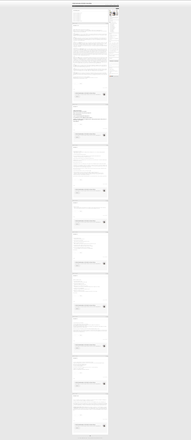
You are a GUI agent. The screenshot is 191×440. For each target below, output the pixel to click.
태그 (107, 4)
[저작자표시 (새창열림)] (83, 211)
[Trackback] (73, 89)
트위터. (110, 72)
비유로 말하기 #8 (75, 106)
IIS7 (116, 45)
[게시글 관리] (77, 83)
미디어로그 (110, 4)
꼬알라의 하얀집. (111, 69)
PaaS (111, 47)
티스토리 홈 (111, 76)
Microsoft (113, 45)
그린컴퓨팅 (113, 46)
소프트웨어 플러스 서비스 (115, 49)
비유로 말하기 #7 (75, 147)
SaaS (110, 49)
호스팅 (112, 44)
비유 (110, 47)
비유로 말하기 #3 (75, 275)
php (115, 45)
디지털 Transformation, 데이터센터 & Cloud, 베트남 (82, 3)
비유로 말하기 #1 (75, 358)
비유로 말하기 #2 (75, 318)
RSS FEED (118, 8)
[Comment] (74, 89)
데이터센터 (114, 44)
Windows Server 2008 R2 (113, 48)
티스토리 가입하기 (116, 76)
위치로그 (114, 4)
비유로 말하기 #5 (75, 202)
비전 (107, 145)
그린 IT (111, 46)
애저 (117, 48)
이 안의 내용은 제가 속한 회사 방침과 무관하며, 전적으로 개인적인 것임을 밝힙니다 (88, 94)
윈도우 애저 (116, 46)
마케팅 (107, 23)
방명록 (118, 4)
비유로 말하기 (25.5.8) (76, 25)
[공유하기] (76, 83)
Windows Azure (114, 47)
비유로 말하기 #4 (75, 234)
